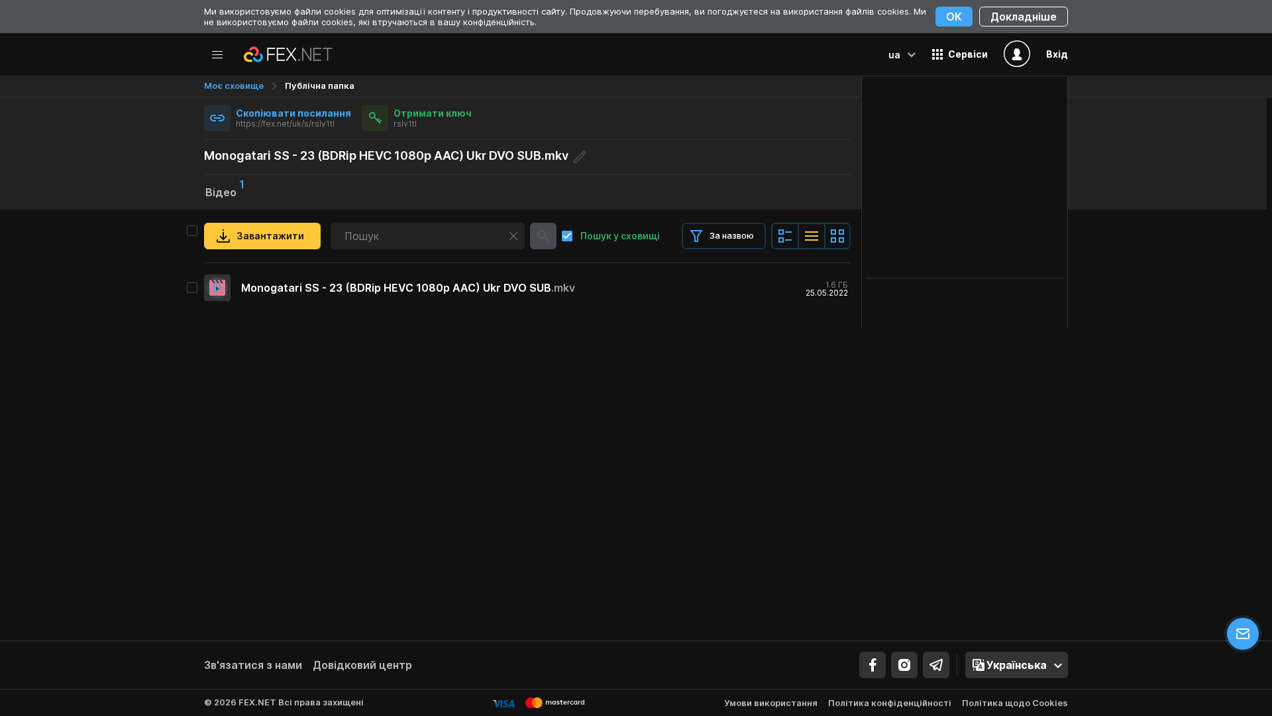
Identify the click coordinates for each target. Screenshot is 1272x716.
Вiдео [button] (224, 191)
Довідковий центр (362, 665)
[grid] (527, 288)
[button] (960, 54)
